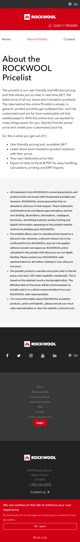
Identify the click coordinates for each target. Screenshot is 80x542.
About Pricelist (37, 39)
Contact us (38, 492)
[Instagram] (31, 356)
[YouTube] (42, 356)
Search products (40, 396)
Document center (40, 401)
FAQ (40, 406)
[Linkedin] (54, 356)
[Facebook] (7, 356)
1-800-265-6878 (40, 484)
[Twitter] (19, 356)
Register (72, 25)
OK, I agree (40, 526)
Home (6, 39)
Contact (69, 39)
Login (57, 25)
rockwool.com (66, 308)
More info (40, 537)
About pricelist (40, 391)
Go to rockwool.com (40, 416)
